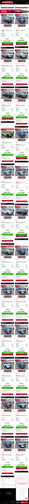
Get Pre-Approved (7, 44)
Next (28, 11)
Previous (0, 11)
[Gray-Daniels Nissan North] (7, 3)
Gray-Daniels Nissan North (4, 47)
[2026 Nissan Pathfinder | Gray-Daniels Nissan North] (14, 11)
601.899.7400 (12, 87)
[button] (13, 19)
